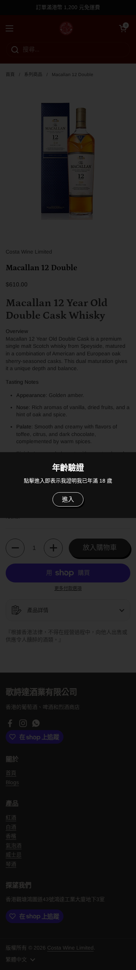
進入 (68, 499)
